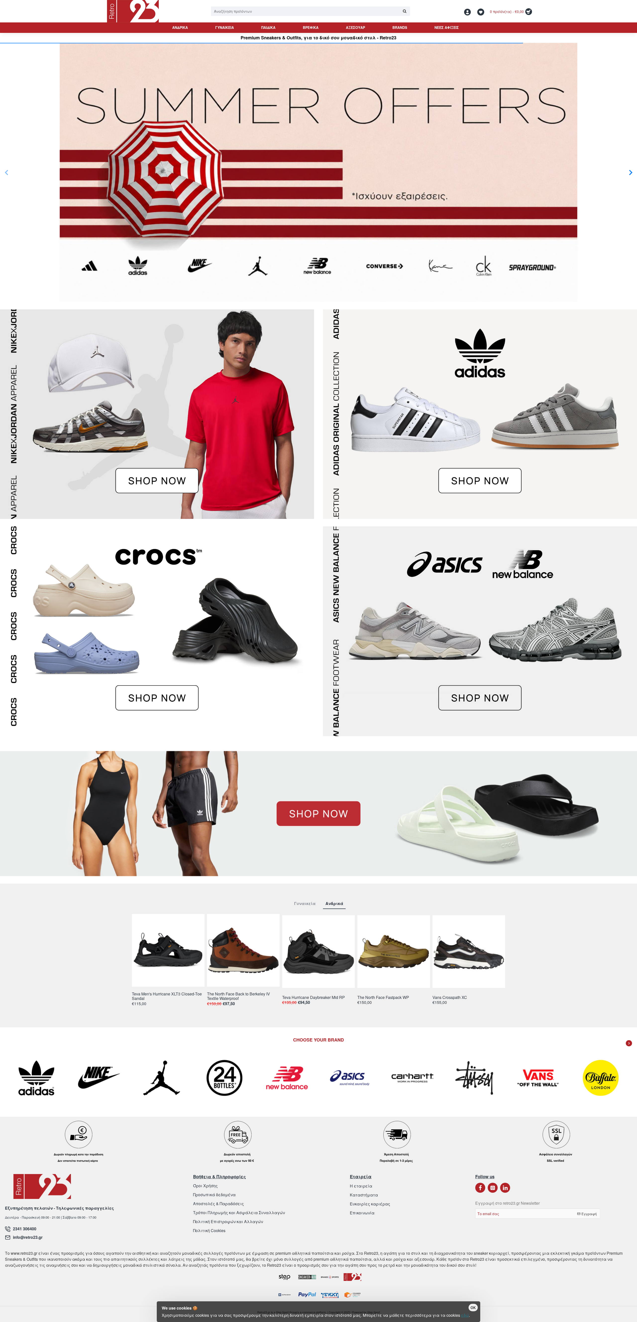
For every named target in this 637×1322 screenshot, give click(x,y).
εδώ (465, 1315)
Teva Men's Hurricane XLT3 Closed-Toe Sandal (167, 996)
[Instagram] (493, 1188)
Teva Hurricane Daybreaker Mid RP (313, 997)
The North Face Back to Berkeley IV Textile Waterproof (238, 996)
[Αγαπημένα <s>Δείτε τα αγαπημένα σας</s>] (481, 11)
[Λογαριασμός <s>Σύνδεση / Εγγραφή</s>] (469, 11)
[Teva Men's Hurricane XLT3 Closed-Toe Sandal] (168, 950)
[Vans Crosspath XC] (468, 951)
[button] (6, 172)
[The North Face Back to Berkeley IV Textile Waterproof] (243, 950)
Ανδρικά (334, 903)
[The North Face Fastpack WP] (393, 951)
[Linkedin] (505, 1188)
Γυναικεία (305, 903)
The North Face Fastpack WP (383, 997)
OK (473, 1307)
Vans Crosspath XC (449, 997)
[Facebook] (480, 1188)
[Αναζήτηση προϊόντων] (404, 11)
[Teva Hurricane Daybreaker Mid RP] (318, 951)
